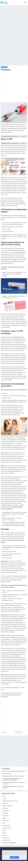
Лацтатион (5, 808)
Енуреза (4, 835)
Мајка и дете (5, 820)
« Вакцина (4, 732)
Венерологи (4, 67)
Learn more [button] (21, 854)
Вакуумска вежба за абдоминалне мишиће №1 (13, 771)
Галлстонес (5, 803)
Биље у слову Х (6, 840)
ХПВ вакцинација (6, 773)
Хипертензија (5, 837)
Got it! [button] (14, 857)
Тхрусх (4, 830)
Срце (3, 823)
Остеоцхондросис (6, 828)
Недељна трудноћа (7, 805)
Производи (5, 813)
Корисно (4, 818)
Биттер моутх (5, 810)
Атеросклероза (6, 825)
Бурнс (3, 796)
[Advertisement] (14, 20)
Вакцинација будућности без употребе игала (13, 776)
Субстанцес (5, 815)
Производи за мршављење (9, 842)
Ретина (4, 832)
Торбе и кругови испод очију (9, 801)
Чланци (4, 798)
